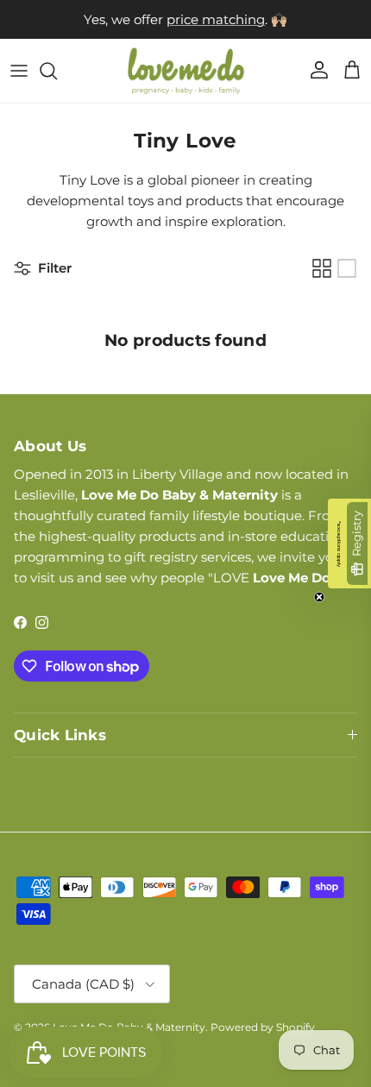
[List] (346, 268)
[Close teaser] (319, 597)
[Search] (57, 71)
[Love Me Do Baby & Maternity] (186, 70)
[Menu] (19, 71)
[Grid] (321, 268)
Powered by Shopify (263, 1027)
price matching (216, 19)
